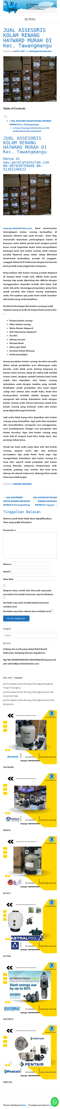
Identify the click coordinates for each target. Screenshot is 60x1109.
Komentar (9, 530)
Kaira (23, 1105)
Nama (7, 564)
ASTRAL (7, 956)
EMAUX (7, 830)
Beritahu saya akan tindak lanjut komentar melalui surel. (26, 604)
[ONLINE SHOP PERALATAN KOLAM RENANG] (30, 6)
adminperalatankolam (40, 51)
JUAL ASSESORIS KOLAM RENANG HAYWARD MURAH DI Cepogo (45, 501)
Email (7, 571)
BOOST (7, 893)
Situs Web (8, 579)
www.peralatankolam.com (17, 228)
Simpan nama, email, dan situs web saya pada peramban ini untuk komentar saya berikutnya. (28, 592)
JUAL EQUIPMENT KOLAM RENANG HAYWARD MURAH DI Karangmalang (16, 501)
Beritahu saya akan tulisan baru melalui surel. (27, 611)
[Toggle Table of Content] (5, 117)
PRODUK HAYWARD (22, 484)
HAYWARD (8, 767)
